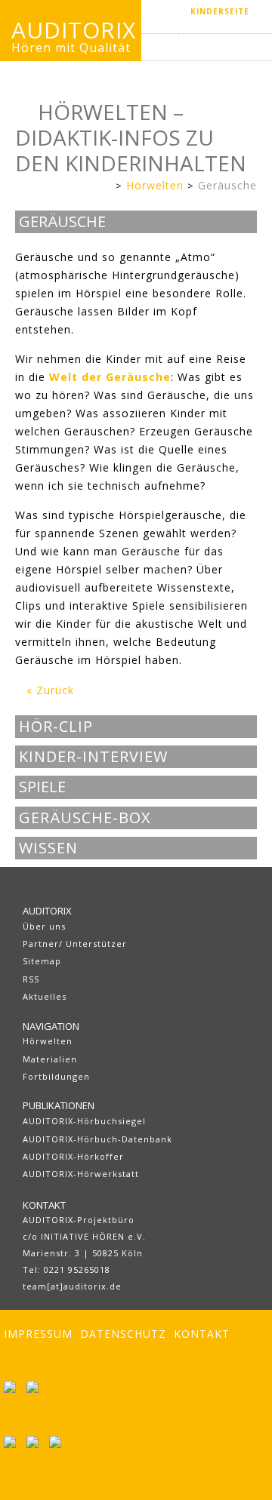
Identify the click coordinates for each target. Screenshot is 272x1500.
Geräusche (227, 185)
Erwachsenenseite (100, 187)
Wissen (48, 848)
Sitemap (42, 961)
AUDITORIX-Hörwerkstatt (81, 1173)
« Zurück (50, 690)
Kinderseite (219, 11)
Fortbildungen (56, 1076)
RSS (31, 979)
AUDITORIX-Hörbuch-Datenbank (97, 1139)
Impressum (38, 1333)
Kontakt (202, 1333)
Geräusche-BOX (85, 818)
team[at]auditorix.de (72, 1286)
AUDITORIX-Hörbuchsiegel (84, 1121)
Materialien (50, 1059)
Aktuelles (44, 996)
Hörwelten (155, 185)
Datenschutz (123, 1333)
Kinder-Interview (93, 757)
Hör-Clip (56, 727)
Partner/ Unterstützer (75, 943)
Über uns (44, 926)
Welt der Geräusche (110, 377)
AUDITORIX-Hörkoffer (73, 1156)
